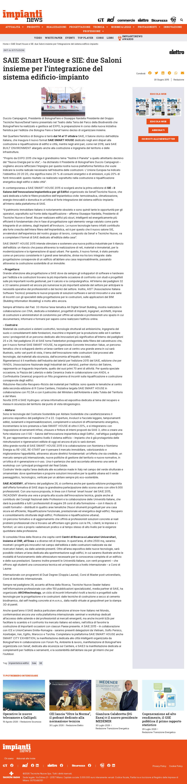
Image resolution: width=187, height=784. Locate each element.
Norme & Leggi (121, 26)
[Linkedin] (37, 765)
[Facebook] (11, 765)
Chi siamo (9, 758)
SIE (40, 663)
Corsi (100, 37)
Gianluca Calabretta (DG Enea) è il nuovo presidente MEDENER (117, 717)
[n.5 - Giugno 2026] (158, 107)
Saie (34, 663)
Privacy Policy (159, 766)
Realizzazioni (56, 26)
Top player (85, 37)
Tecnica (98, 26)
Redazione (179, 79)
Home (6, 44)
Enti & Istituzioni (14, 50)
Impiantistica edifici (19, 663)
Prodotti (33, 26)
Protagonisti (147, 26)
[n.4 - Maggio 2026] (174, 107)
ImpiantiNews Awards (132, 38)
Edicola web (158, 121)
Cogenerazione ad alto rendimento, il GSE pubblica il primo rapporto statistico (161, 719)
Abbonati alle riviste (26, 758)
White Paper (53, 37)
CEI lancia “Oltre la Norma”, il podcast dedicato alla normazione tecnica (70, 717)
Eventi (70, 37)
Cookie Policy (176, 766)
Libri (110, 37)
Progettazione (79, 26)
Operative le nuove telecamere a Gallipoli (20, 716)
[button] (181, 19)
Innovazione (173, 26)
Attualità (12, 26)
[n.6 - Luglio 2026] (142, 107)
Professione (91, 31)
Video (38, 37)
